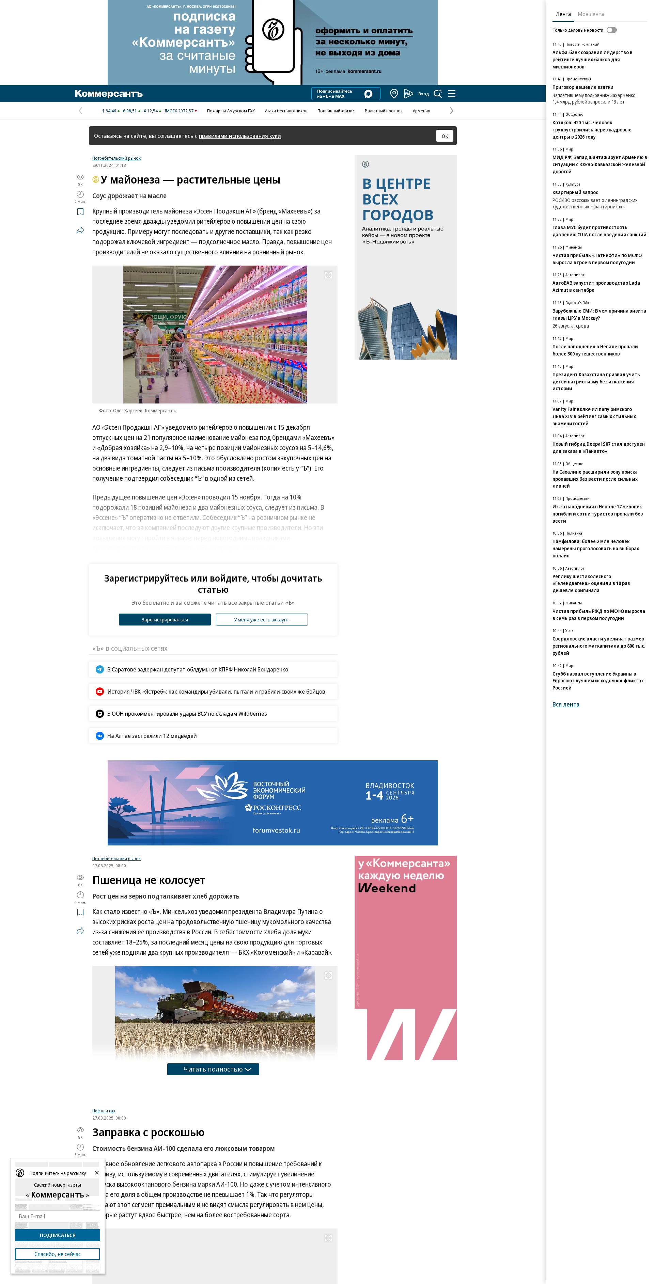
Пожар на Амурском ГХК (231, 111)
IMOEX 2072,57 (179, 111)
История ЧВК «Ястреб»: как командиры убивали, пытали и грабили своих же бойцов (216, 691)
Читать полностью (213, 1069)
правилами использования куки (240, 136)
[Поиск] (438, 94)
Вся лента (565, 704)
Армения (421, 111)
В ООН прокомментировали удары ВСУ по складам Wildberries (187, 713)
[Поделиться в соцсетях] (80, 230)
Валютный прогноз (384, 111)
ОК (445, 135)
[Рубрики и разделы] (452, 94)
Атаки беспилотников (286, 111)
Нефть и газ (103, 1111)
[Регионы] (394, 94)
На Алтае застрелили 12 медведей (152, 736)
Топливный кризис (336, 111)
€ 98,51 (130, 111)
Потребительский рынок (116, 158)
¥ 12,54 (151, 111)
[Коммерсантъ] (109, 93)
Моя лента (591, 14)
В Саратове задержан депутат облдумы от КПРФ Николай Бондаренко (197, 669)
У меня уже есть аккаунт (262, 619)
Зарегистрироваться (165, 619)
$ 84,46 (109, 111)
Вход (423, 94)
